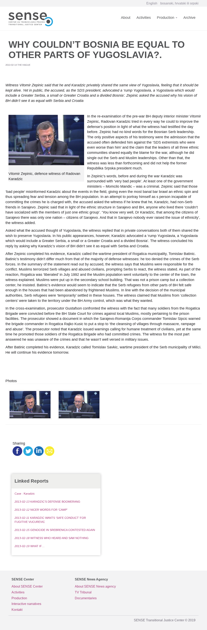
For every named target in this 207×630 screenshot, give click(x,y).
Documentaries (86, 598)
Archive (189, 18)
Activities (143, 18)
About (125, 18)
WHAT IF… (30, 546)
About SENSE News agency (95, 586)
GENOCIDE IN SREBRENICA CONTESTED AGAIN (55, 530)
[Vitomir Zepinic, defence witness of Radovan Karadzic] (30, 404)
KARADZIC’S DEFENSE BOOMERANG (47, 501)
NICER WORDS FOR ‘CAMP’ (41, 509)
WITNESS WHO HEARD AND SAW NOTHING (52, 538)
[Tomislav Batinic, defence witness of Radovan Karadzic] (79, 404)
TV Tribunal (83, 592)
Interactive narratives (26, 604)
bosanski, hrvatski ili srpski (179, 3)
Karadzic (25, 493)
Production (166, 18)
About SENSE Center (27, 586)
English (151, 3)
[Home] (32, 18)
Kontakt (17, 609)
